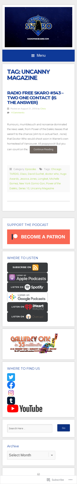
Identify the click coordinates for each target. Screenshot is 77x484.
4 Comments (17, 112)
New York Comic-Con (32, 183)
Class (23, 173)
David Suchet (36, 173)
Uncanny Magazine (42, 188)
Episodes (30, 169)
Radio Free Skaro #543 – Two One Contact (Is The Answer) (35, 97)
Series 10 (24, 188)
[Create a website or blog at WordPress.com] (38, 474)
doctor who (52, 173)
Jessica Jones (28, 178)
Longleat (43, 178)
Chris (43, 108)
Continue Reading (41, 150)
